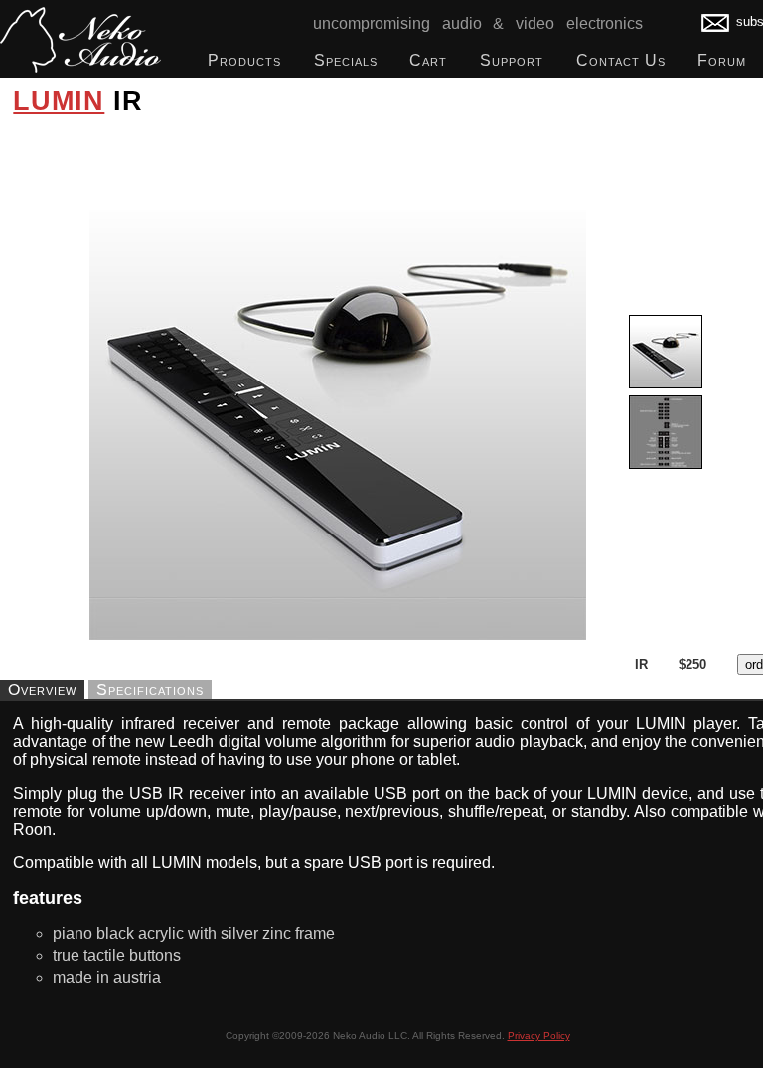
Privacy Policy (539, 1035)
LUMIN (58, 101)
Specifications (150, 689)
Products (244, 60)
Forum (721, 60)
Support (511, 60)
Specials (346, 60)
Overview (42, 689)
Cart (428, 60)
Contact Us (621, 60)
